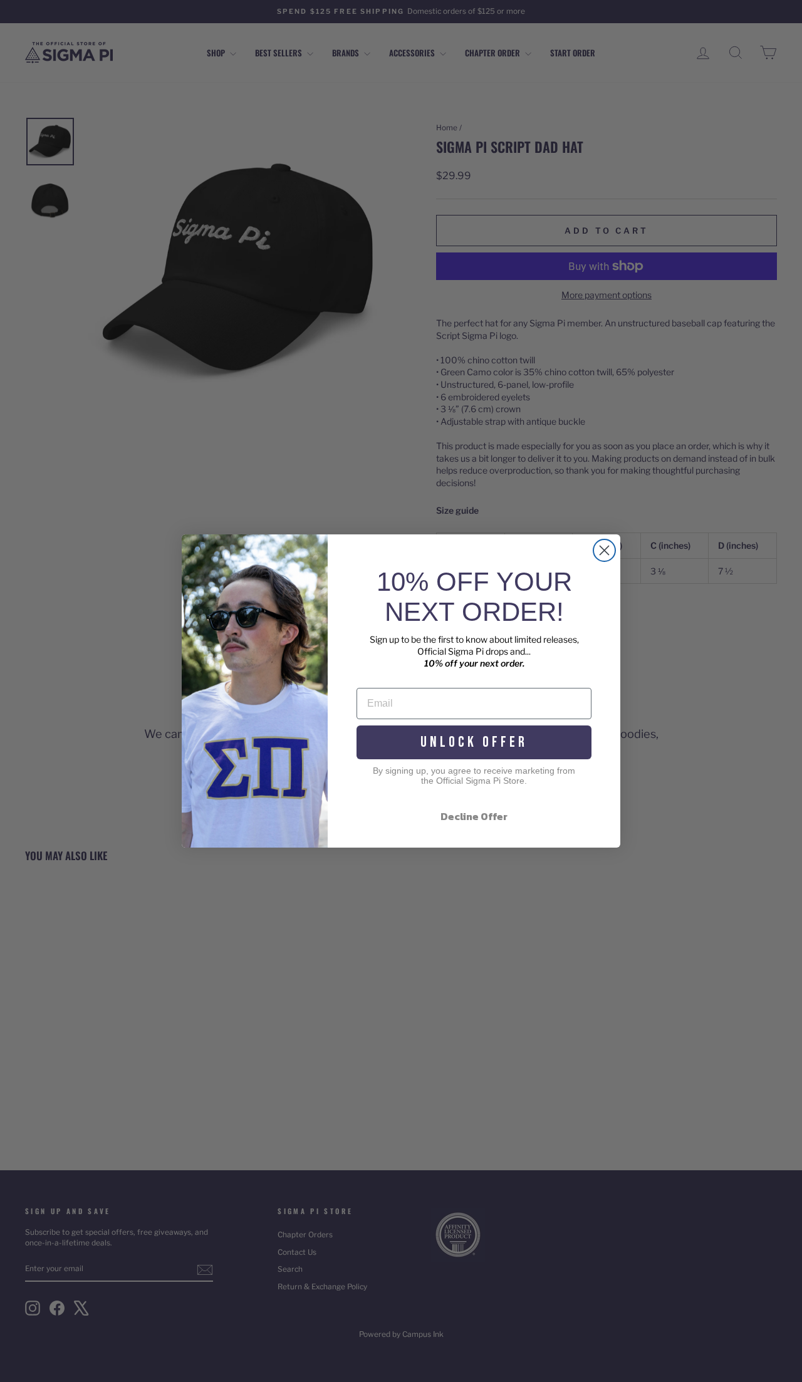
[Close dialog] (604, 550)
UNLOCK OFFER (474, 742)
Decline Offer (474, 816)
